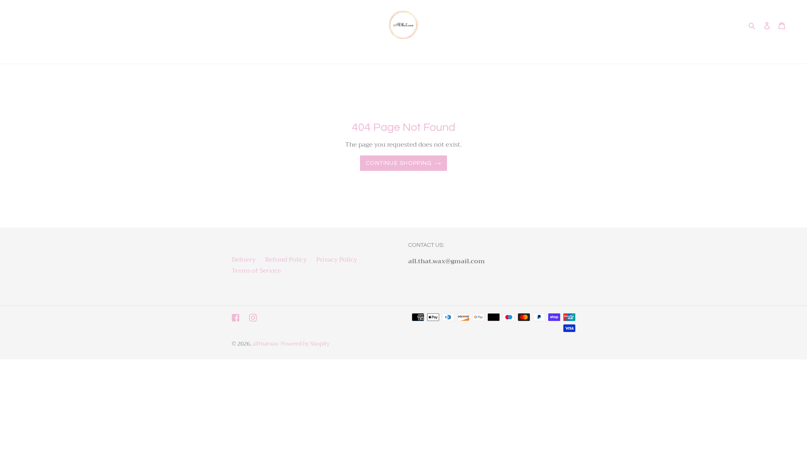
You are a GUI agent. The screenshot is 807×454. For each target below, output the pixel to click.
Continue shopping (399, 163)
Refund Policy (286, 259)
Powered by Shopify (305, 343)
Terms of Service (256, 270)
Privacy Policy (336, 259)
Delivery (244, 259)
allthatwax (266, 343)
